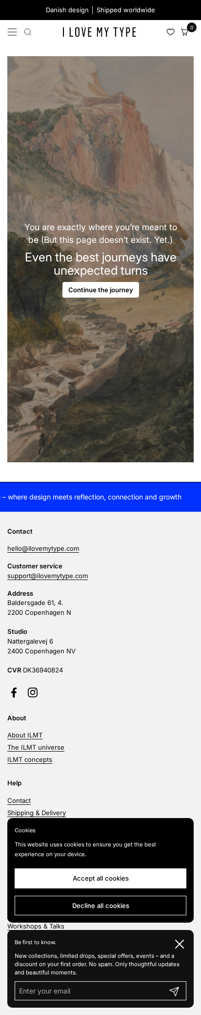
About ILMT (24, 735)
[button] (28, 32)
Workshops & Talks (35, 926)
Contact (19, 800)
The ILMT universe (35, 747)
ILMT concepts (29, 759)
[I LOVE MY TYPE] (99, 32)
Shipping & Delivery (36, 813)
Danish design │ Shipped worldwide (100, 9)
